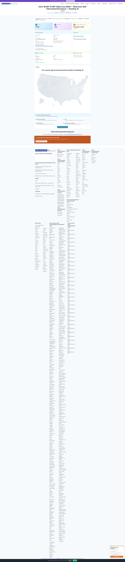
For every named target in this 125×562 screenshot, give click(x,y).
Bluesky (58, 12)
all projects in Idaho (79, 36)
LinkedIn (63, 12)
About (62, 3)
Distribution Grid (112, 3)
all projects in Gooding (81, 39)
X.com (53, 12)
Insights (87, 3)
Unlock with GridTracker (57, 59)
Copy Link (75, 12)
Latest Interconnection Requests (72, 3)
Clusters (82, 3)
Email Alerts (93, 3)
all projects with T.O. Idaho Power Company (44, 46)
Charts (98, 3)
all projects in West (41, 39)
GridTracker (120, 3)
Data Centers (104, 3)
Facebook (69, 12)
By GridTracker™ (15, 3)
